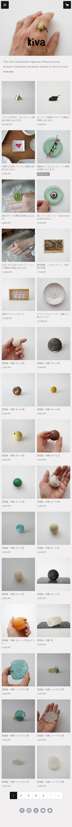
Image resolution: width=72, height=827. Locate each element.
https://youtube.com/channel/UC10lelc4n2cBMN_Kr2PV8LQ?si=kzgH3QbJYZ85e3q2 (43, 810)
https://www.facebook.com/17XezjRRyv (22, 810)
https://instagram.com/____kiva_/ (29, 810)
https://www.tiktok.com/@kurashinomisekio (36, 810)
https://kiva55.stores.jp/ (50, 810)
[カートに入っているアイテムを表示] (67, 5)
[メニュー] (5, 5)
